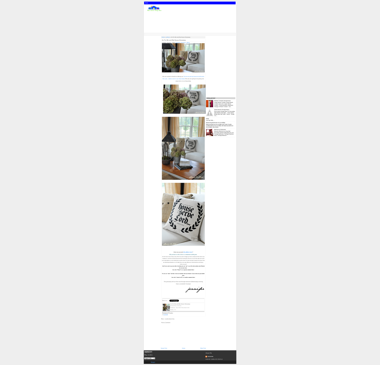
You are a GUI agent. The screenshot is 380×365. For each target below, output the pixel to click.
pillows (168, 37)
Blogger (153, 362)
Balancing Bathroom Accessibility (215, 122)
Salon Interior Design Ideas (221, 109)
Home (146, 2)
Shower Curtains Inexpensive (222, 100)
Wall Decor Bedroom (220, 129)
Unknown (210, 356)
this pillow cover (187, 252)
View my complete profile (214, 359)
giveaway (178, 42)
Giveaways (183, 42)
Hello (207, 118)
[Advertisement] (200, 19)
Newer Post (164, 348)
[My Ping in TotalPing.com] (148, 352)
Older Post (203, 348)
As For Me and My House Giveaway (174, 40)
